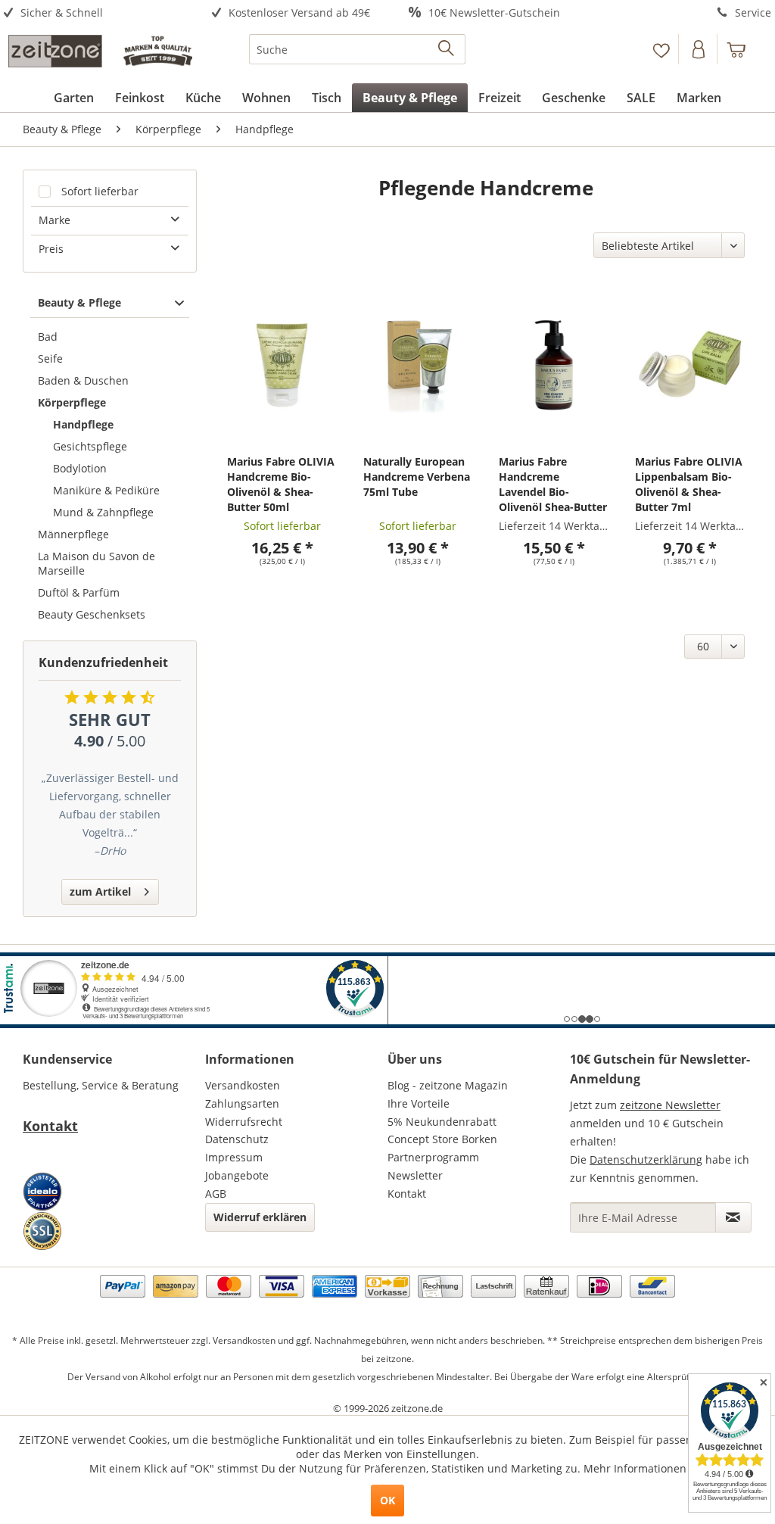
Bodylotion (80, 468)
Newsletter (415, 1175)
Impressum (234, 1157)
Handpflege (83, 424)
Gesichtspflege (90, 446)
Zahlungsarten (242, 1103)
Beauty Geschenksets (91, 614)
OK (387, 1500)
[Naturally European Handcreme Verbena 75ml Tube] (418, 364)
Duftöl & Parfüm (79, 592)
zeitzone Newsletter (670, 1105)
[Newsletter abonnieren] (733, 1217)
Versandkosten (242, 1085)
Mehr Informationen (635, 1468)
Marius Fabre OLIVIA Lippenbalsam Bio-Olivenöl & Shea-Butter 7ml (688, 484)
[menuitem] (97, 13)
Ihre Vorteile (419, 1103)
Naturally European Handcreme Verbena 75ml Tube (416, 476)
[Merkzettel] (661, 49)
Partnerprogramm (433, 1157)
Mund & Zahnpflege (103, 512)
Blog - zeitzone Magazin (448, 1085)
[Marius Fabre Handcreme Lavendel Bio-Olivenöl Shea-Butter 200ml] (553, 364)
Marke (54, 220)
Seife (50, 358)
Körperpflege (72, 402)
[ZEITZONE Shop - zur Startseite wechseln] (100, 53)
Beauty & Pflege (79, 302)
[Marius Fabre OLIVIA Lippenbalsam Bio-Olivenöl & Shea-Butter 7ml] (690, 364)
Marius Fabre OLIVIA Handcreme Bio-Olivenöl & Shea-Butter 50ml (281, 484)
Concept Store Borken (442, 1139)
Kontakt (50, 1126)
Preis (51, 249)
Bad (48, 336)
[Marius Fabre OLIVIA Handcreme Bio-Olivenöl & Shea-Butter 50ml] (282, 364)
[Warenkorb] (743, 49)
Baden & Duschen (83, 380)
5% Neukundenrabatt (442, 1121)
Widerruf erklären (260, 1217)
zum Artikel (100, 891)
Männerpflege (73, 534)
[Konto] (699, 49)
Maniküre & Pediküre (106, 490)
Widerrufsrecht (243, 1121)
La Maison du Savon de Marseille (96, 563)
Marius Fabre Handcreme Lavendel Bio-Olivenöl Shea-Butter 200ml (553, 484)
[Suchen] (446, 49)
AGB (215, 1193)
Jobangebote (237, 1175)
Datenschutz (237, 1139)
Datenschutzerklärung (646, 1159)
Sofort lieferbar (100, 191)
